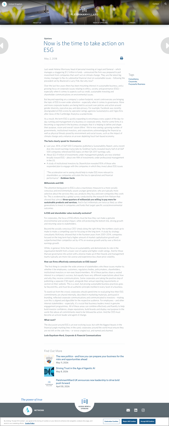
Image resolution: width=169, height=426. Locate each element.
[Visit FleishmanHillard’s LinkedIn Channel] (136, 410)
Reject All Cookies (129, 421)
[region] (84, 421)
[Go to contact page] (128, 410)
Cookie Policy (30, 423)
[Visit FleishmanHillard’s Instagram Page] (143, 410)
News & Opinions (100, 23)
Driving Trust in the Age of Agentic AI (75, 368)
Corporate (133, 81)
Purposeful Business (137, 84)
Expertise (69, 23)
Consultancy (133, 79)
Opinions (48, 38)
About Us (37, 23)
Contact (156, 4)
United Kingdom (15, 4)
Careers (132, 23)
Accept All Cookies (147, 421)
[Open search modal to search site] (166, 4)
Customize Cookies (111, 421)
